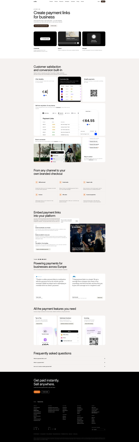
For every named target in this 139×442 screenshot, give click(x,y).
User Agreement (43, 433)
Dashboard (58, 107)
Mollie (35, 401)
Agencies (64, 417)
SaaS (64, 411)
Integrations (79, 410)
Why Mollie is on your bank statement (95, 412)
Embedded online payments (53, 407)
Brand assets (79, 419)
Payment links (36, 410)
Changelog (79, 407)
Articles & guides (80, 417)
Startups (64, 419)
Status (78, 413)
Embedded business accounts (53, 410)
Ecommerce (65, 407)
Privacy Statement (49, 433)
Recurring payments (37, 413)
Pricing (93, 418)
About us (93, 417)
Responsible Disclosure (57, 433)
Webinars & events (80, 423)
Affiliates (64, 416)
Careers (93, 420)
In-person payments (37, 411)
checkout (56, 141)
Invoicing (35, 414)
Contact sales (94, 410)
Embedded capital (51, 411)
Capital (35, 417)
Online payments (37, 407)
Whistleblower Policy (64, 433)
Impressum (70, 433)
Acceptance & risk (37, 420)
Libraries (78, 411)
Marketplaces (65, 410)
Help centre (94, 407)
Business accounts (37, 416)
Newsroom (94, 423)
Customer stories (80, 420)
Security (93, 421)
